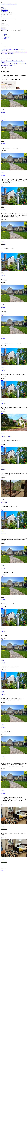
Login (22, 49)
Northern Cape (7, 35)
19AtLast (3, 209)
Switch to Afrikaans (11, 49)
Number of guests (5, 25)
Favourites (3, 8)
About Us (6, 53)
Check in (3, 15)
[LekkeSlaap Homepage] (4, 10)
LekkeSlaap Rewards (6, 52)
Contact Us (12, 53)
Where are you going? (6, 12)
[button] (14, 32)
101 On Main (4, 502)
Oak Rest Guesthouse (6, 436)
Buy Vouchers (15, 52)
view (2, 120)
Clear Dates (3, 29)
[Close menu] (1, 43)
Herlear (5, 38)
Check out (3, 20)
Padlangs (3, 112)
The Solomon (4, 829)
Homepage (3, 49)
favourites (18, 49)
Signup (2, 53)
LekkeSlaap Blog (23, 52)
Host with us (4, 50)
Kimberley (6, 37)
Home (5, 34)
